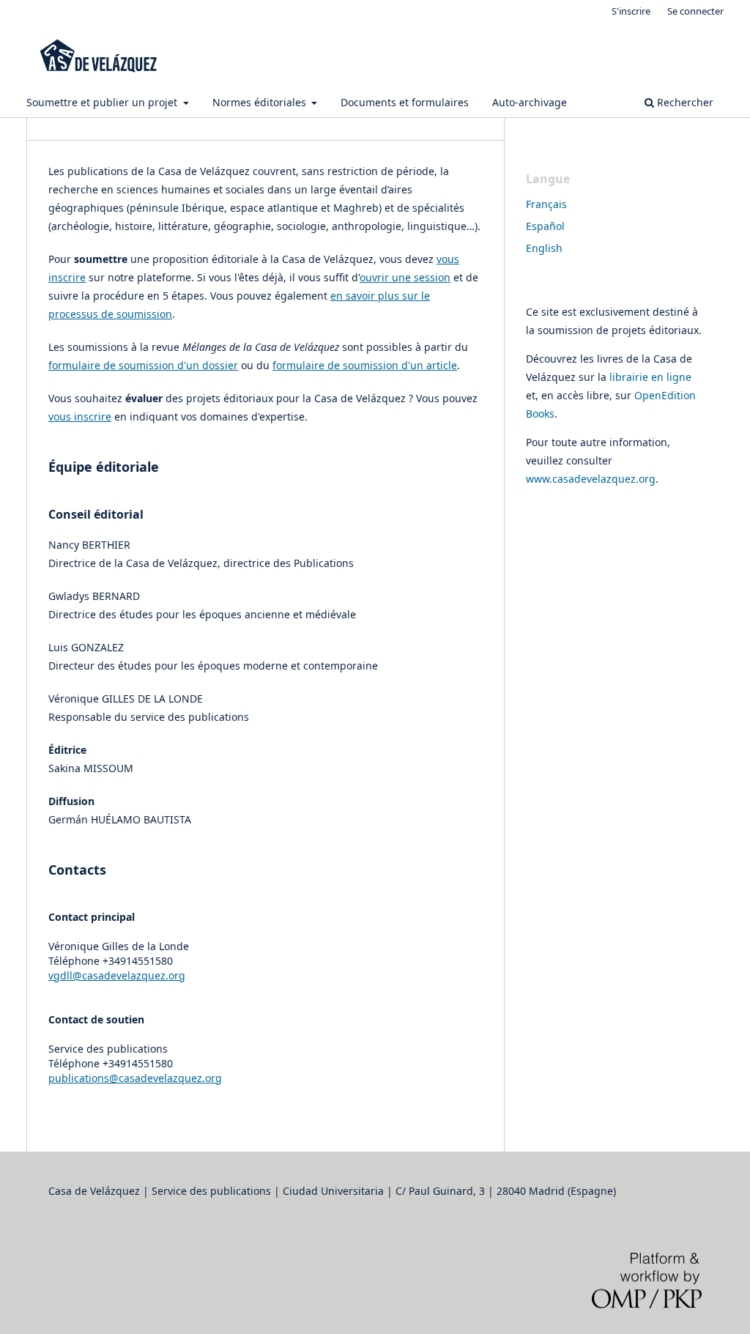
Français (546, 204)
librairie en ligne (650, 377)
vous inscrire (79, 416)
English (544, 248)
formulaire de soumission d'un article (364, 365)
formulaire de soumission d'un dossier (143, 365)
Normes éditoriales (260, 102)
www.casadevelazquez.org (591, 479)
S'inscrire (631, 11)
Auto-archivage (529, 102)
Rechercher (683, 102)
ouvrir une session (405, 277)
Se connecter (695, 11)
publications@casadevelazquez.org (135, 1078)
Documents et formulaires (405, 102)
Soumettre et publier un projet (103, 102)
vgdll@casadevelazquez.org (116, 975)
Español (545, 226)
